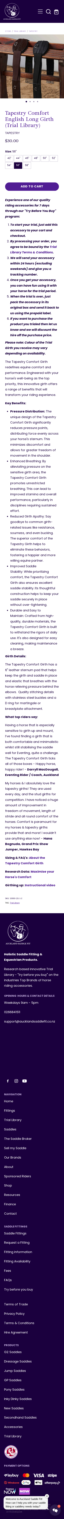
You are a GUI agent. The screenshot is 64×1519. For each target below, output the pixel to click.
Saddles (10, 1129)
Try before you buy (18, 1289)
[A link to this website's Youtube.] (24, 1081)
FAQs (8, 1280)
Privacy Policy (14, 1313)
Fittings (9, 1110)
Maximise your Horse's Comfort (29, 874)
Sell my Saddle (15, 1148)
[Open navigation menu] (40, 11)
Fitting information (18, 1252)
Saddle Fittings (15, 1233)
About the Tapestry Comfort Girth (25, 860)
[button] (48, 11)
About (8, 1167)
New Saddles (14, 1408)
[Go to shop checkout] (57, 11)
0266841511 (12, 1012)
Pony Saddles (14, 1389)
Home (8, 1101)
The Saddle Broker (18, 1139)
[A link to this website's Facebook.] (8, 1081)
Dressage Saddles (18, 1361)
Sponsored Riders (17, 1176)
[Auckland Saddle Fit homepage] (19, 11)
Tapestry (33, 31)
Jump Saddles (15, 1371)
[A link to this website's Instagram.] (16, 1081)
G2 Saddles (13, 1352)
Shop (8, 1185)
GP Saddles (13, 1380)
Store (8, 31)
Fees (7, 1271)
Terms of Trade (16, 1304)
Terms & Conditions (19, 1323)
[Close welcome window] (47, 1496)
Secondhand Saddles (20, 1417)
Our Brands (12, 1157)
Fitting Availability (17, 1261)
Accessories (13, 1427)
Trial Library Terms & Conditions (33, 249)
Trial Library (20, 31)
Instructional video (40, 885)
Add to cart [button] (32, 186)
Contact (10, 1213)
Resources (12, 1195)
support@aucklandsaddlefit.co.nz (29, 1021)
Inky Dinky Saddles (18, 1399)
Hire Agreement (16, 1332)
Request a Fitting (17, 1242)
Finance (10, 1204)
